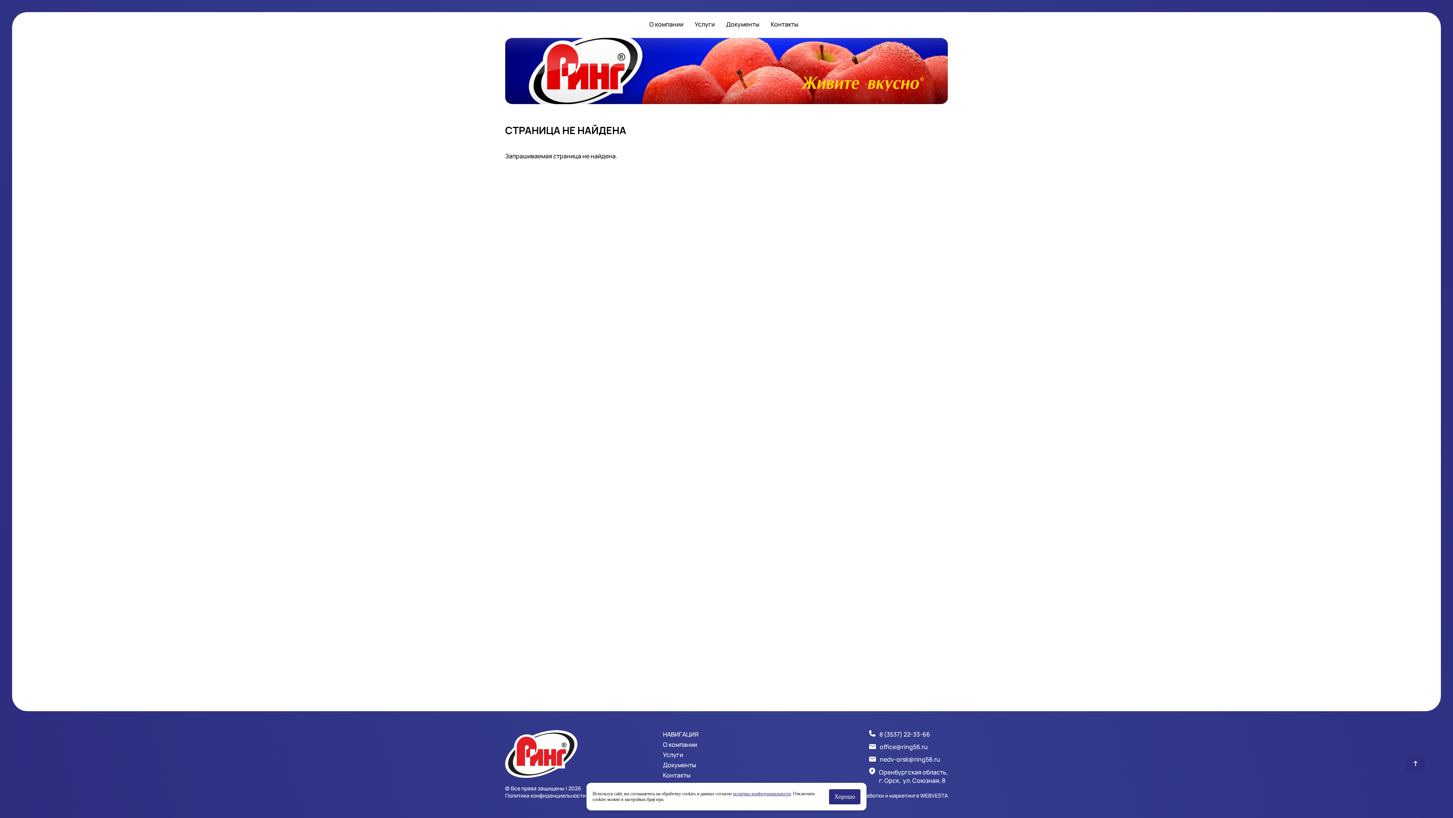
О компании (666, 24)
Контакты (784, 24)
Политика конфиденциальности (545, 795)
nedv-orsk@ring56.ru (910, 759)
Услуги (705, 24)
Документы (742, 24)
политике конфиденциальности (762, 793)
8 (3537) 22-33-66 (904, 734)
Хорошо (844, 796)
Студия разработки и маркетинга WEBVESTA (891, 795)
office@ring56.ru (904, 747)
